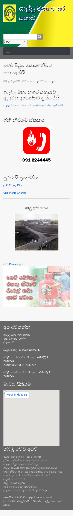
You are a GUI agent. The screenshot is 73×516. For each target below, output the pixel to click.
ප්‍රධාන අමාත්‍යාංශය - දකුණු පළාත (22, 456)
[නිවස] (11, 13)
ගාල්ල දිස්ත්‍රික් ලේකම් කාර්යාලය (21, 464)
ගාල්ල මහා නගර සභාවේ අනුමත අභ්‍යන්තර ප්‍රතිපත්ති (33, 105)
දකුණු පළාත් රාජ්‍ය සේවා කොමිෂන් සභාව (26, 475)
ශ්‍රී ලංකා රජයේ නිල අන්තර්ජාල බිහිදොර (25, 490)
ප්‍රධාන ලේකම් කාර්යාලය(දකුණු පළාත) (25, 460)
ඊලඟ (20, 264)
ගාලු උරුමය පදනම (14, 482)
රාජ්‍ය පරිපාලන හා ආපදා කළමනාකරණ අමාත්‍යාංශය (32, 471)
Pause (13, 264)
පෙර (5, 264)
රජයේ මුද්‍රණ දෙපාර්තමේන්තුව (20, 486)
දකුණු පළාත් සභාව (14, 479)
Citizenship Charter (14, 192)
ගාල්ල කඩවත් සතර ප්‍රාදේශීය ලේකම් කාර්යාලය (30, 467)
